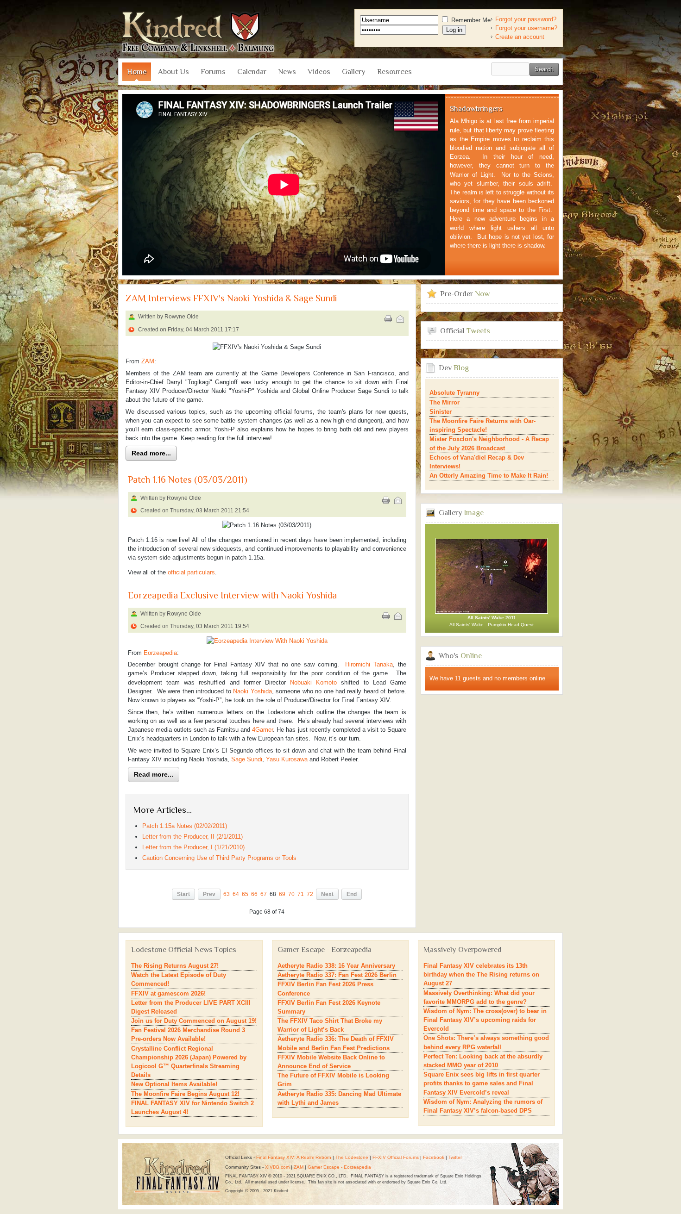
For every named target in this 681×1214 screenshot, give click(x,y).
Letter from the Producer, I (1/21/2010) (193, 847)
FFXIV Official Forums (395, 1157)
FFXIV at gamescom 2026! (168, 993)
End (352, 894)
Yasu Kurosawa (287, 759)
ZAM (147, 361)
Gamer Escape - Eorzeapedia (339, 1167)
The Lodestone (351, 1157)
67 (263, 894)
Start (183, 894)
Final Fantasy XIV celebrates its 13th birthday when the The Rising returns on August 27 (481, 974)
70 (291, 894)
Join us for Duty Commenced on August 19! (194, 1020)
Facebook (433, 1157)
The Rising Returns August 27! (175, 965)
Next (327, 894)
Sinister (440, 411)
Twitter (455, 1157)
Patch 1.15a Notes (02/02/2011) (184, 825)
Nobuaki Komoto (313, 682)
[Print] (388, 319)
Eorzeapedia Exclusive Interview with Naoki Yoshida (232, 595)
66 (254, 894)
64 (236, 894)
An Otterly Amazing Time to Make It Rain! (488, 475)
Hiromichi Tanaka (369, 664)
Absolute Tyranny (454, 392)
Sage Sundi (246, 759)
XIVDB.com (277, 1167)
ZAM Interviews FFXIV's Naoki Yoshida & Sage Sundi (231, 298)
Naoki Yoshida (252, 691)
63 (226, 894)
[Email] (400, 319)
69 (282, 894)
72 (310, 894)
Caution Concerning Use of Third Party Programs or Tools (219, 857)
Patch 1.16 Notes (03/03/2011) (187, 479)
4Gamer (262, 729)
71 (300, 894)
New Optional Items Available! (174, 1084)
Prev (209, 894)
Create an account (519, 36)
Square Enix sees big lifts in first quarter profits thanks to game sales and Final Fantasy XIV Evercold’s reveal (481, 1083)
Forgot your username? (526, 28)
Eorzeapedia (160, 652)
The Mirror (444, 402)
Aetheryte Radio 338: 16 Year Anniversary (336, 965)
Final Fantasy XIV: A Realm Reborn (293, 1157)
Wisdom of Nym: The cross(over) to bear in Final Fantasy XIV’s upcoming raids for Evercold (485, 1020)
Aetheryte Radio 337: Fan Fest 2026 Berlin (337, 974)
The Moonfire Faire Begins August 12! (185, 1093)
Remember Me (470, 20)
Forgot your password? (525, 19)
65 (245, 894)
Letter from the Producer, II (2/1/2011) (192, 836)
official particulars (191, 572)
